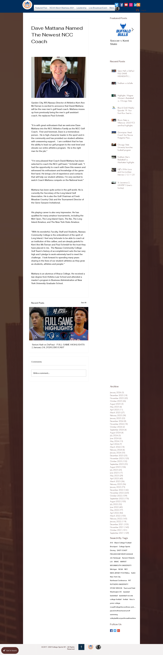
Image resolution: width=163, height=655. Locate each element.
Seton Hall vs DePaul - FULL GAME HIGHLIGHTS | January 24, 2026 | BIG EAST (58, 346)
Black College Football (122, 543)
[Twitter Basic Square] (115, 630)
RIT (129, 580)
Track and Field (129, 588)
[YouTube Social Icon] (126, 5)
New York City (115, 577)
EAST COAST (122, 550)
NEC (126, 569)
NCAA (120, 569)
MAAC (116, 562)
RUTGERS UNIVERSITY (119, 584)
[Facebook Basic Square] (111, 630)
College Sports (124, 546)
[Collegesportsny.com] (116, 5)
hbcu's (132, 599)
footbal (125, 599)
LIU (111, 562)
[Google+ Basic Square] (118, 630)
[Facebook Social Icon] (121, 5)
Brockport (114, 546)
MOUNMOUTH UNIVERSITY (120, 565)
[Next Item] (132, 30)
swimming (114, 614)
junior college (115, 603)
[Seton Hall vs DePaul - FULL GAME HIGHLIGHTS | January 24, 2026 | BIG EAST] (58, 323)
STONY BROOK (116, 588)
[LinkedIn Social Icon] (135, 5)
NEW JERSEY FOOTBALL (120, 573)
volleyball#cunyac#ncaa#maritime (123, 618)
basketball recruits (126, 596)
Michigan (113, 569)
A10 (111, 543)
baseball (126, 592)
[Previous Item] (114, 30)
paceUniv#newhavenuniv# (120, 611)
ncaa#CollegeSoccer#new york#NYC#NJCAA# (123, 607)
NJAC (133, 573)
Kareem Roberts (128, 558)
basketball (114, 596)
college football (115, 599)
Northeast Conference (118, 580)
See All (83, 303)
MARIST (123, 562)
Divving (113, 550)
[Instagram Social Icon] (131, 5)
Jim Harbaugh (115, 558)
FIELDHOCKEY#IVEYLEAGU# (121, 554)
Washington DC (116, 592)
